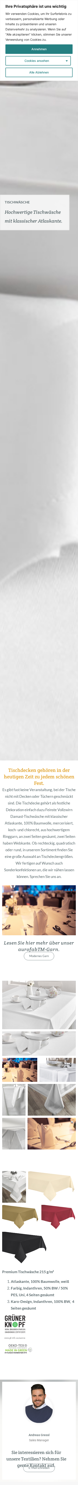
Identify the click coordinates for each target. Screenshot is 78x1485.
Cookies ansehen (36, 60)
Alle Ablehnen (39, 72)
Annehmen (39, 49)
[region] (39, 40)
